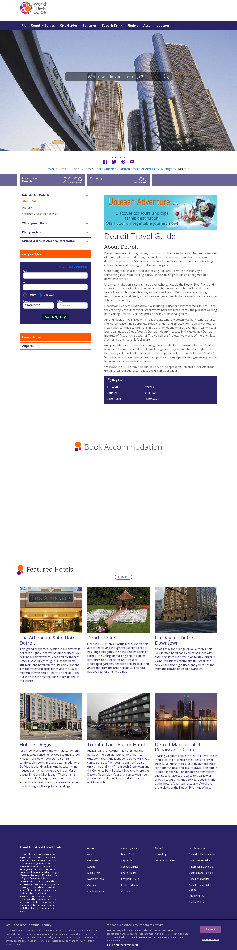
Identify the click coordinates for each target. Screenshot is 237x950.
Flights (133, 25)
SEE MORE (123, 577)
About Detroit (32, 201)
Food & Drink (112, 25)
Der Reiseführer (197, 848)
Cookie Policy (196, 902)
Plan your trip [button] (31, 232)
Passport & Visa (130, 879)
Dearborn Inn (101, 637)
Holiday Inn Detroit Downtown (175, 640)
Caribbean (93, 860)
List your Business (165, 860)
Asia (89, 854)
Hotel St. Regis (35, 744)
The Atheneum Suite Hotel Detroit (48, 640)
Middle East (93, 872)
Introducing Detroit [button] (35, 195)
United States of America (138, 169)
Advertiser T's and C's (201, 866)
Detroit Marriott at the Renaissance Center (179, 747)
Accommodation (156, 25)
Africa (90, 848)
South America (95, 891)
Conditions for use (199, 879)
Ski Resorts (127, 891)
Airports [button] (28, 346)
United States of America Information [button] (49, 241)
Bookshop (161, 854)
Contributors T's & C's (201, 872)
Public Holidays (129, 885)
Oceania (91, 885)
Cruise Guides (128, 872)
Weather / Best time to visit (40, 214)
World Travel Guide (62, 169)
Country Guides (43, 25)
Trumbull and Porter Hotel (116, 744)
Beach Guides (129, 854)
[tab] (55, 195)
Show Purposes (210, 939)
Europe (91, 866)
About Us (160, 848)
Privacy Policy (196, 895)
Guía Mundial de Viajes (201, 854)
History (27, 208)
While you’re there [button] (35, 223)
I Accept (210, 929)
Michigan (167, 169)
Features (90, 25)
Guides (86, 169)
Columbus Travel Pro (200, 860)
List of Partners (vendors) (122, 944)
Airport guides (129, 848)
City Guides (69, 25)
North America (105, 169)
